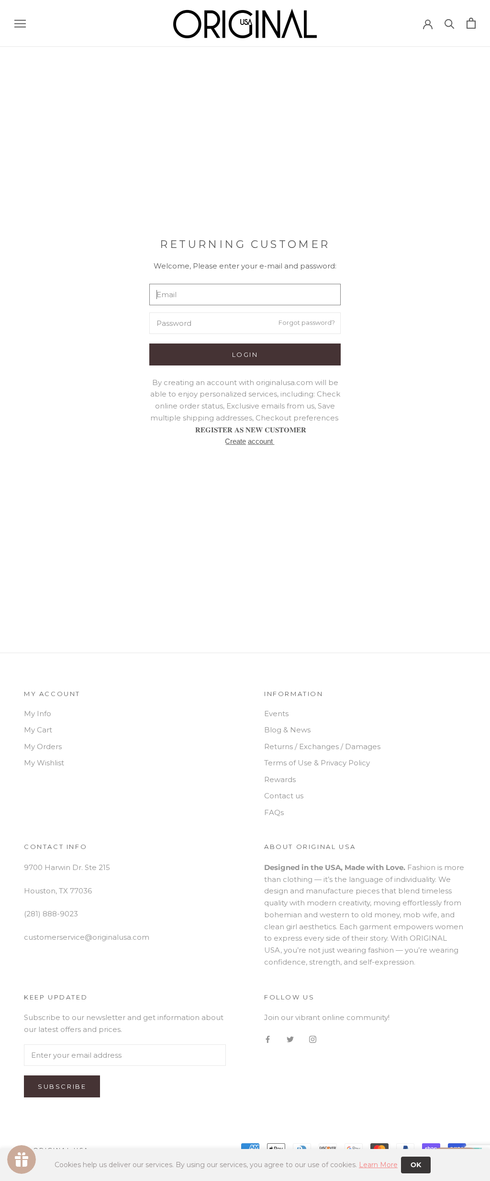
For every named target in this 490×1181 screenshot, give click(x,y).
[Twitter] (290, 1039)
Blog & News (287, 729)
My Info (37, 713)
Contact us (283, 795)
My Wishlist (44, 762)
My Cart (38, 729)
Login (245, 354)
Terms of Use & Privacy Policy (317, 762)
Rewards (280, 779)
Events (276, 713)
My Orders (43, 746)
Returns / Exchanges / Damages (322, 746)
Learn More (378, 1164)
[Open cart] (471, 23)
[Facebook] (267, 1039)
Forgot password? (306, 322)
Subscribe (62, 1086)
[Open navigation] (20, 23)
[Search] (450, 23)
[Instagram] (312, 1039)
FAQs (274, 812)
